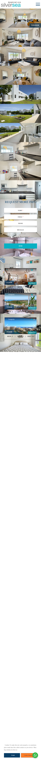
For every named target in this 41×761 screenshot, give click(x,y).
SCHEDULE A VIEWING (21, 241)
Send (20, 246)
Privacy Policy (24, 237)
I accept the (21, 237)
